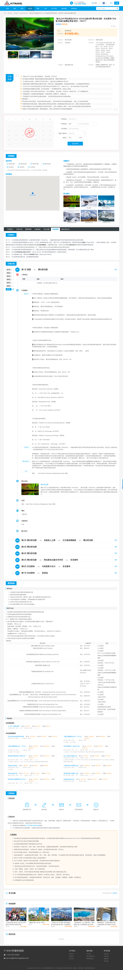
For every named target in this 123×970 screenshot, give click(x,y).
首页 (7, 8)
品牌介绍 (71, 954)
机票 (22, 8)
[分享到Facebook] (104, 3)
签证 (14, 8)
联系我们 (71, 956)
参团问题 (106, 958)
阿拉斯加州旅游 (24, 13)
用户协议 (27, 825)
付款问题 (106, 956)
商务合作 (71, 958)
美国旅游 (16, 13)
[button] (6, 54)
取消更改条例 (35, 825)
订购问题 (106, 954)
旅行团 (30, 8)
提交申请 (75, 144)
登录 (111, 3)
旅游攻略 (64, 8)
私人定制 (54, 8)
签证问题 (106, 961)
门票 (45, 8)
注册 (116, 3)
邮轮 (38, 8)
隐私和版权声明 (90, 956)
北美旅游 (10, 13)
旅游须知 (74, 8)
